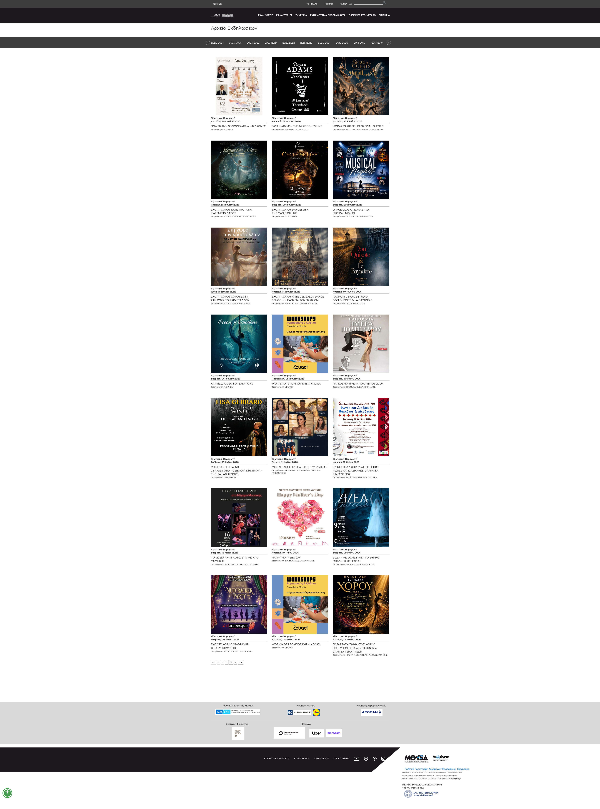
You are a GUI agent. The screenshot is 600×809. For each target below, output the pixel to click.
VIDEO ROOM (321, 758)
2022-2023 (288, 43)
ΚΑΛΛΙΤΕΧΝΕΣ (284, 15)
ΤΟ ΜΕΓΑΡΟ (312, 4)
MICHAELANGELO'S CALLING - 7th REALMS (299, 467)
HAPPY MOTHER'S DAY (286, 557)
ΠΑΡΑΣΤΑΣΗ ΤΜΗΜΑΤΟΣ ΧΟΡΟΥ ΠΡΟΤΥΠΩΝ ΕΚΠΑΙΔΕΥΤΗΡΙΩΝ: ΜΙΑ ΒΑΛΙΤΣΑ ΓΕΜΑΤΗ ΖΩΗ (355, 648)
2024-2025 (253, 43)
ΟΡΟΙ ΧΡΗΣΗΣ (341, 758)
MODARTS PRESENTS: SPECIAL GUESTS (358, 126)
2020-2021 (324, 43)
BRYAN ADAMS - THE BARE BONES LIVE (297, 126)
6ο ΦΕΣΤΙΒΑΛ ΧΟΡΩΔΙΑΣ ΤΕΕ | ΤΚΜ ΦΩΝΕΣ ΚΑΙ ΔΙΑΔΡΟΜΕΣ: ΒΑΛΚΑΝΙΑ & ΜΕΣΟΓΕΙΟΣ (355, 471)
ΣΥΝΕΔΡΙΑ (301, 15)
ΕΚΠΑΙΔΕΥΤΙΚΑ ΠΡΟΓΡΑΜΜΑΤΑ (327, 15)
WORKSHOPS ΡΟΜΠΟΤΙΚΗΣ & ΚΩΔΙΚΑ (296, 383)
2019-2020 (342, 43)
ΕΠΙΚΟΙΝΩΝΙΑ (301, 758)
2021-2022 (306, 43)
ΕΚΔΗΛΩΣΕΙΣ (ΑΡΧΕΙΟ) (276, 758)
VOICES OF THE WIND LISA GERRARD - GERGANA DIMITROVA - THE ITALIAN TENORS (236, 471)
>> (240, 662)
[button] (7, 793)
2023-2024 (271, 43)
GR (215, 4)
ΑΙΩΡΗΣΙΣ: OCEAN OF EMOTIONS (232, 383)
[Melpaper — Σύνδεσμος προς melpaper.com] (325, 711)
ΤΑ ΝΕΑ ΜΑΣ (346, 4)
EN (220, 4)
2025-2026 (235, 43)
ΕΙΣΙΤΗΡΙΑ (384, 15)
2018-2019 (359, 43)
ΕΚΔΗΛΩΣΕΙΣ (265, 15)
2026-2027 (217, 43)
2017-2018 (377, 43)
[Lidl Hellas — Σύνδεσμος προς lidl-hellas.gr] (312, 711)
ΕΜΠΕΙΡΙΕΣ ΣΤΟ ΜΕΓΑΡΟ (362, 15)
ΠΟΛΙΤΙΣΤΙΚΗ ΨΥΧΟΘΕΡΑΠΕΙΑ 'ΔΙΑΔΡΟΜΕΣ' (238, 126)
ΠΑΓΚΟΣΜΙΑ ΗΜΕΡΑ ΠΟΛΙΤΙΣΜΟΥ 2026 (358, 383)
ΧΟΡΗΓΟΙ (329, 4)
